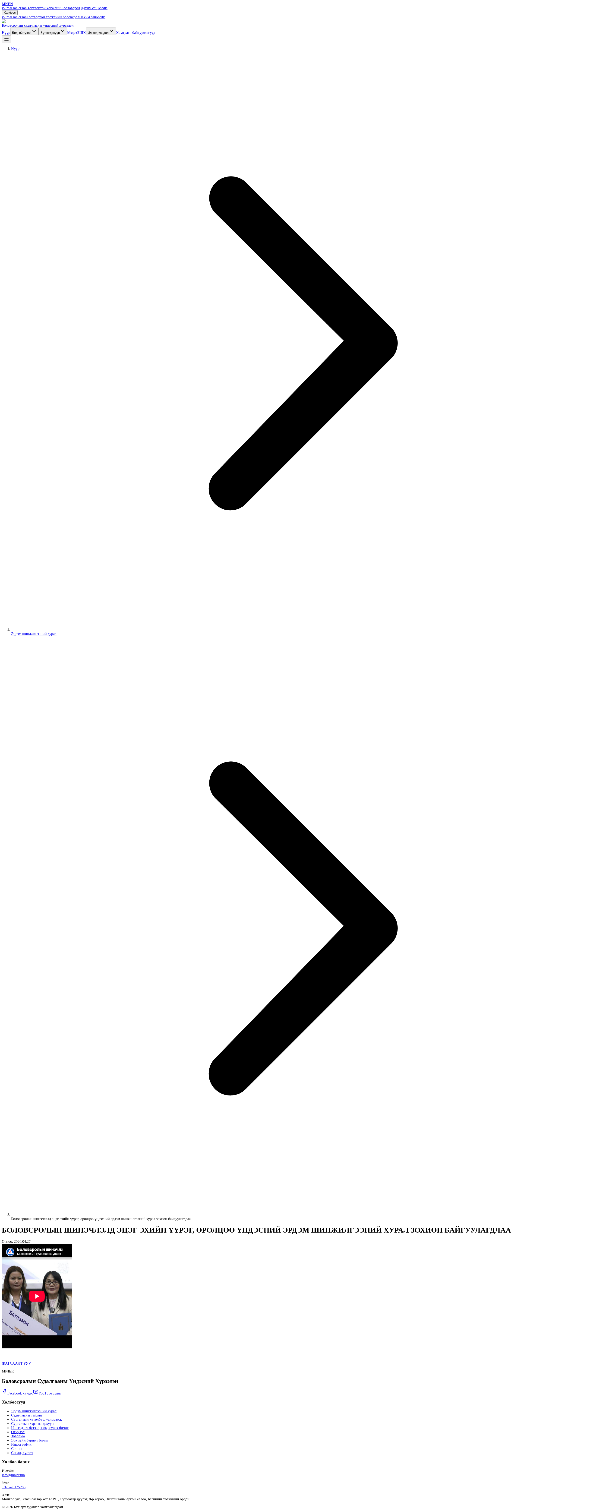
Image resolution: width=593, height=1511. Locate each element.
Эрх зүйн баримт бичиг (29, 1440)
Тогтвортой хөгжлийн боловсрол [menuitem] (53, 17)
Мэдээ (72, 33)
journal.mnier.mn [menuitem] (14, 17)
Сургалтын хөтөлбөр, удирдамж (36, 1419)
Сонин (16, 1449)
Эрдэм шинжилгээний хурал (34, 634)
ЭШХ (81, 33)
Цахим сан (89, 8)
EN (10, 4)
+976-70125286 (13, 1487)
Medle (102, 8)
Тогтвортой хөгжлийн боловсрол (53, 8)
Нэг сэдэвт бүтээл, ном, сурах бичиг (40, 1428)
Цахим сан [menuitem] (87, 17)
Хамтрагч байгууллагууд (135, 33)
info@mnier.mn (13, 1475)
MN (5, 4)
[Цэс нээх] (6, 39)
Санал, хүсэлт (22, 1453)
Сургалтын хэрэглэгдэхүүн (32, 1424)
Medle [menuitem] (100, 17)
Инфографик (21, 1444)
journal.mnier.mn (14, 8)
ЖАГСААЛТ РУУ (16, 1363)
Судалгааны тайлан (26, 1415)
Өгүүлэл (18, 1432)
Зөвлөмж (18, 1436)
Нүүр (6, 33)
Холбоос (10, 12)
